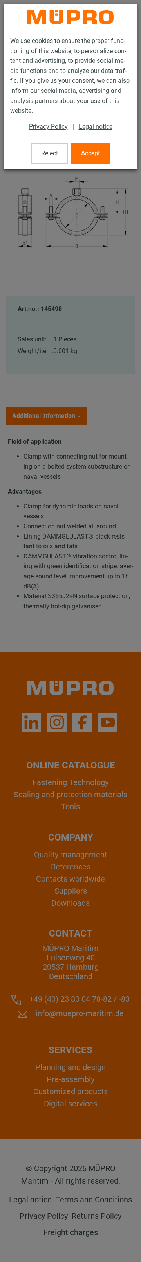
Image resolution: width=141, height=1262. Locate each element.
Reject (49, 153)
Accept (90, 153)
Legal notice (95, 126)
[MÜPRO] (70, 17)
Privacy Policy (48, 126)
